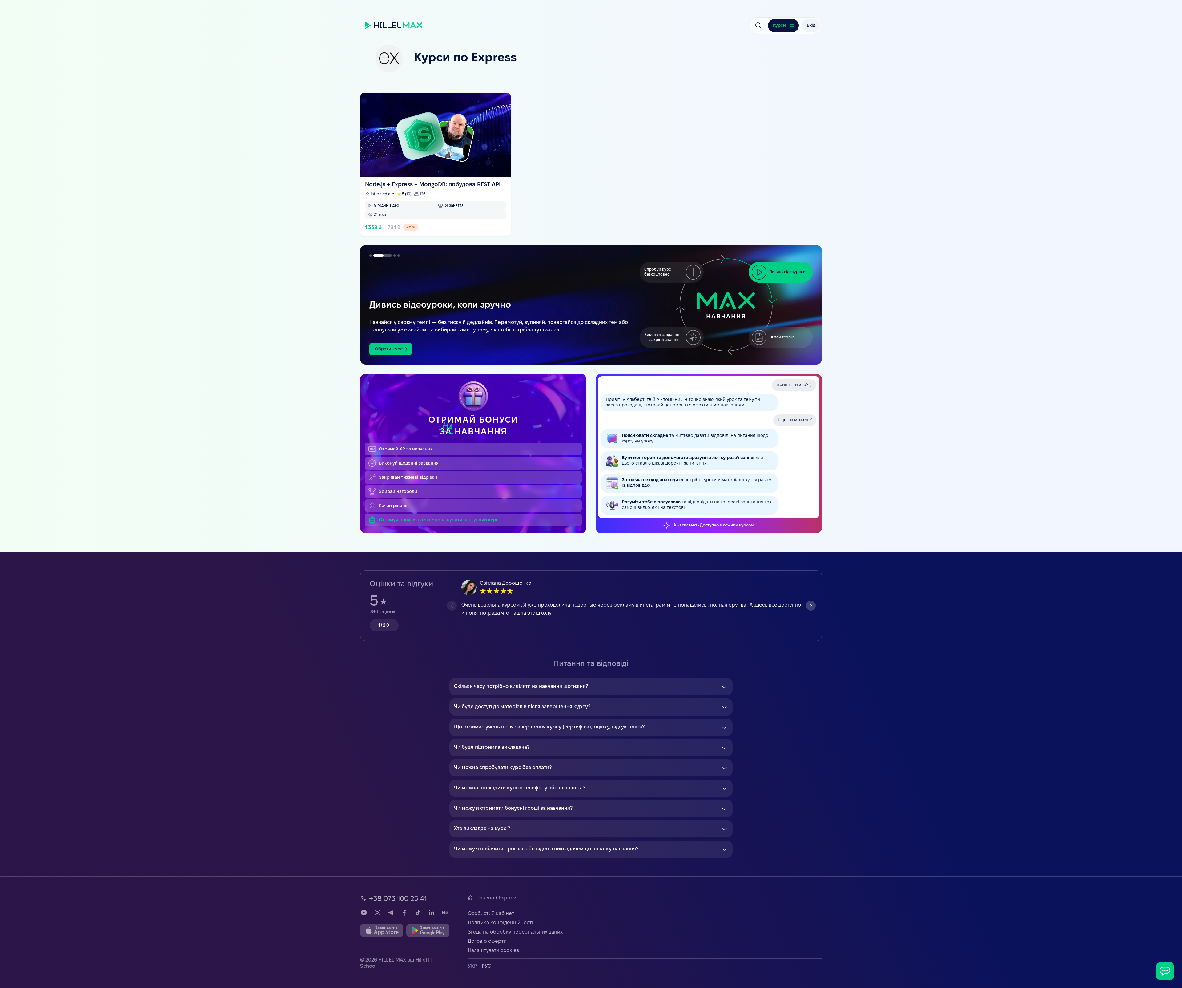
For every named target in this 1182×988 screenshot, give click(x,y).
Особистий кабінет (491, 913)
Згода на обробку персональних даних (515, 932)
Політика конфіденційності (500, 923)
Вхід (811, 26)
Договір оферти (487, 941)
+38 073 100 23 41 (398, 899)
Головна (484, 898)
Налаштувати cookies (493, 950)
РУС (486, 966)
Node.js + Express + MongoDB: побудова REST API (435, 164)
